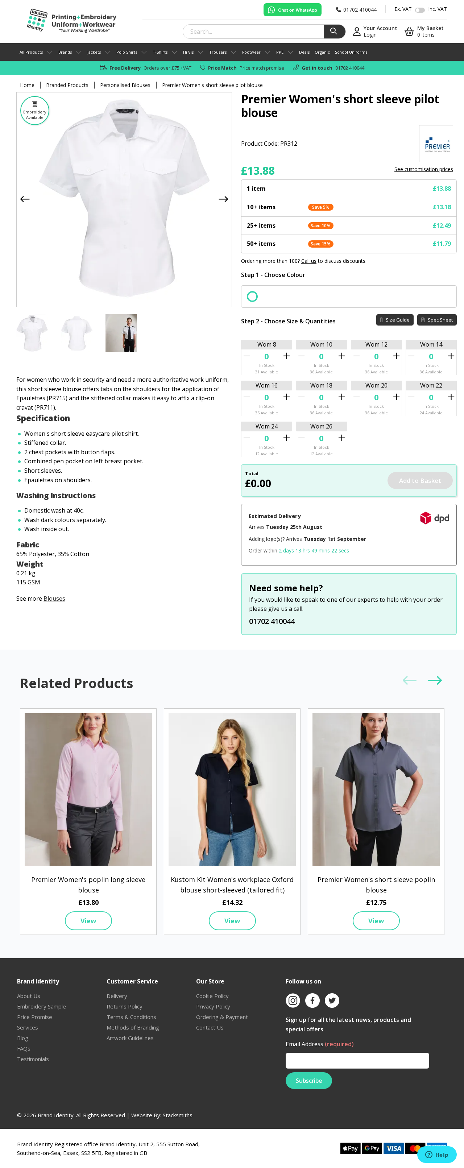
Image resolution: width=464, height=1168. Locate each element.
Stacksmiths (177, 1115)
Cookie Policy (212, 995)
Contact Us (210, 1027)
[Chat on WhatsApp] (293, 9)
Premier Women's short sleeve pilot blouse (212, 85)
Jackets (94, 52)
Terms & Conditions (131, 1016)
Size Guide (397, 319)
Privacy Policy (213, 1006)
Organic (322, 52)
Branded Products (67, 85)
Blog (22, 1037)
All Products (31, 52)
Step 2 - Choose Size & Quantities (288, 321)
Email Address (320, 1044)
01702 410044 (349, 68)
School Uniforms (351, 52)
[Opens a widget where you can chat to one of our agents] (437, 1155)
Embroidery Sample (41, 1006)
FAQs (23, 1048)
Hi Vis (188, 52)
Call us (308, 260)
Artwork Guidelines (130, 1037)
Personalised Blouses (125, 85)
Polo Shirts (126, 52)
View (88, 920)
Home (27, 85)
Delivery (117, 995)
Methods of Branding (133, 1027)
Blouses (54, 598)
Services (27, 1027)
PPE (279, 52)
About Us (28, 995)
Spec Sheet (440, 319)
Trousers (218, 52)
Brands (65, 52)
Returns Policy (124, 1006)
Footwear (251, 52)
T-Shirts (160, 52)
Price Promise (34, 1016)
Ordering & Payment (222, 1016)
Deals (304, 52)
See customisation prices (423, 169)
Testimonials (33, 1059)
